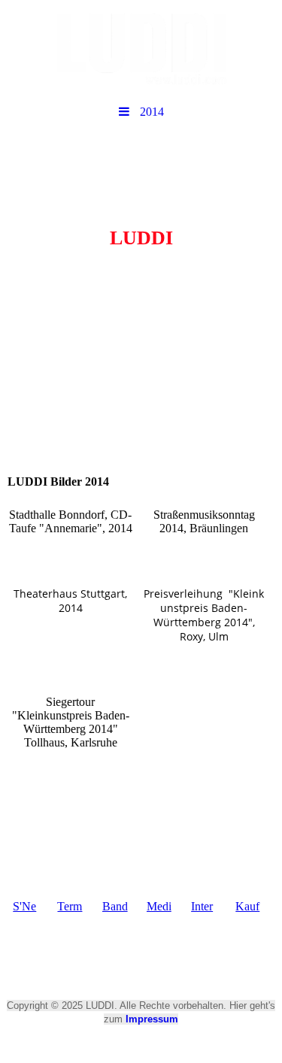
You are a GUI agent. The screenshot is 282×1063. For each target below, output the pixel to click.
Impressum (152, 1019)
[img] (141, 49)
